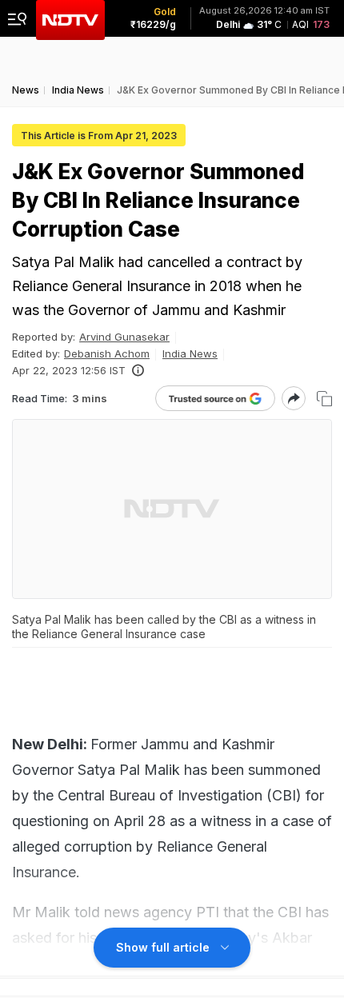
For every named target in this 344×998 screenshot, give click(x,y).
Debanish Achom (107, 353)
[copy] (324, 398)
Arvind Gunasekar (124, 336)
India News (190, 353)
